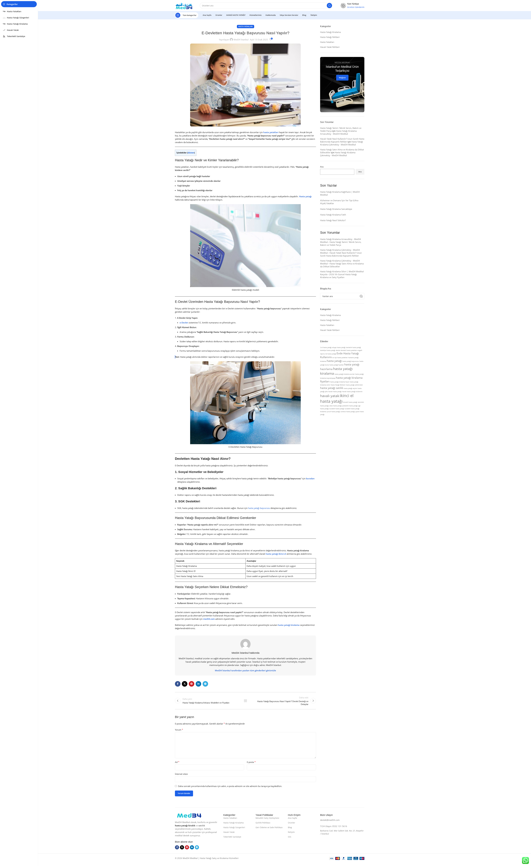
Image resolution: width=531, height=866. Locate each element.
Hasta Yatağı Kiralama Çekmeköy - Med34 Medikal (341, 143)
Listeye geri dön (245, 700)
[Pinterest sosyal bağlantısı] (191, 684)
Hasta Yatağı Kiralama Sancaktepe (336, 209)
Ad (177, 762)
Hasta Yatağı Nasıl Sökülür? (333, 220)
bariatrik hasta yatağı (353, 347)
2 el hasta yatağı (326, 347)
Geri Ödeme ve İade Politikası (269, 827)
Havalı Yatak (229, 832)
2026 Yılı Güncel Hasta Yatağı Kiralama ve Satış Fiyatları (338, 276)
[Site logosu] (184, 5)
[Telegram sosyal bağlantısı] (205, 684)
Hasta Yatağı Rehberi (330, 37)
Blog (290, 827)
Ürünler (291, 822)
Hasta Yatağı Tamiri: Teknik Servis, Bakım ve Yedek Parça (340, 243)
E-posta (251, 762)
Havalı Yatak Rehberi (330, 47)
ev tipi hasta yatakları (340, 358)
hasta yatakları (270, 132)
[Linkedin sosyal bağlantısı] (198, 684)
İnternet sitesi (181, 774)
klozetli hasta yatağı (350, 402)
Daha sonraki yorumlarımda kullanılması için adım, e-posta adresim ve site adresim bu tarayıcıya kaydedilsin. (230, 786)
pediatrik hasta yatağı (350, 406)
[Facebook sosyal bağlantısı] (177, 684)
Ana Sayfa (292, 818)
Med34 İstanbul (241, 39)
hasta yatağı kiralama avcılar (345, 374)
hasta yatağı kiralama (289, 625)
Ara (321, 166)
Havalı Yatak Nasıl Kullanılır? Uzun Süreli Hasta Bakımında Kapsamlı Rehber (342, 140)
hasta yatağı (334, 361)
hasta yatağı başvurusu (259, 508)
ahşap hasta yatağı (338, 347)
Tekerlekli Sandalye (232, 836)
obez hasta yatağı (335, 406)
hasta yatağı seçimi (350, 388)
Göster (191, 152)
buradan (310, 478)
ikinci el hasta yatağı (336, 398)
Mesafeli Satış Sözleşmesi (267, 818)
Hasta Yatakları (245, 26)
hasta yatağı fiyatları (336, 365)
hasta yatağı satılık (331, 388)
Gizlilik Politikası (263, 822)
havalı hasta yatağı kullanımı (352, 392)
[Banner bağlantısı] (342, 84)
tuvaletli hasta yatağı (336, 409)
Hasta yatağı (305, 196)
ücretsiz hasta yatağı (347, 412)
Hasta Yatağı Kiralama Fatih (333, 214)
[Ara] (329, 5)
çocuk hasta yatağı (333, 412)
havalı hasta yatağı (335, 392)
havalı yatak (329, 395)
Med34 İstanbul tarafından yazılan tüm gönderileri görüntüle (245, 670)
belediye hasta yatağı (327, 350)
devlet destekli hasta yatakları (346, 350)
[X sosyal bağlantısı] (184, 684)
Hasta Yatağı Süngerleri (234, 827)
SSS (289, 836)
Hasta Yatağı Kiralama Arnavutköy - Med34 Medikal (338, 132)
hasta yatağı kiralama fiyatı (339, 382)
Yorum (179, 729)
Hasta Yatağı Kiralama (330, 32)
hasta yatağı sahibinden (354, 385)
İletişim (291, 832)
